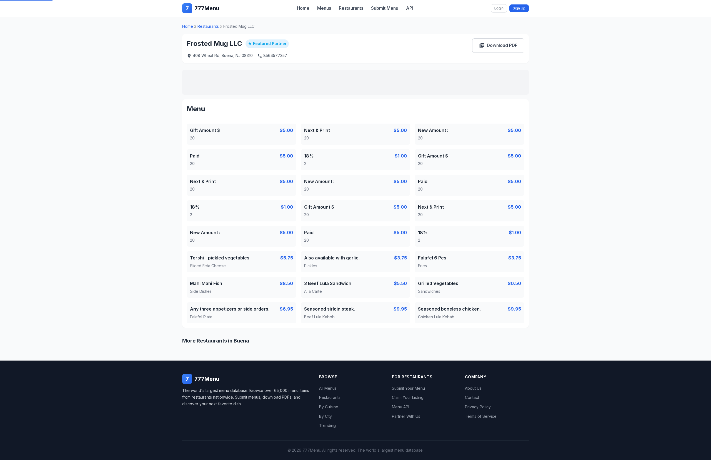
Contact (472, 397)
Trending (327, 425)
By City (325, 416)
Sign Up (519, 8)
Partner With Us (406, 416)
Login (499, 8)
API (409, 8)
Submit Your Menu (408, 388)
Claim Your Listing (408, 397)
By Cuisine (328, 406)
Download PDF (498, 45)
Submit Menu (384, 8)
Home (303, 8)
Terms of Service (481, 416)
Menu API (400, 406)
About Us (473, 388)
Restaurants (351, 8)
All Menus (328, 388)
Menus (324, 8)
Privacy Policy (478, 406)
